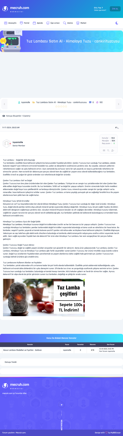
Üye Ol (115, 8)
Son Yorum (103, 351)
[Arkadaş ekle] (112, 150)
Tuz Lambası (103, 163)
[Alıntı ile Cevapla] (118, 128)
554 (113, 138)
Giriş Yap (100, 9)
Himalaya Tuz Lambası (12, 224)
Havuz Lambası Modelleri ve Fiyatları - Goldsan (22, 350)
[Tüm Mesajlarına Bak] (108, 150)
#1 (116, 127)
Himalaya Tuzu (55, 204)
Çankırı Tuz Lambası (56, 183)
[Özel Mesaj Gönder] (104, 150)
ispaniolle (18, 142)
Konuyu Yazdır (11, 362)
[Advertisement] (61, 75)
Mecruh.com (21, 433)
